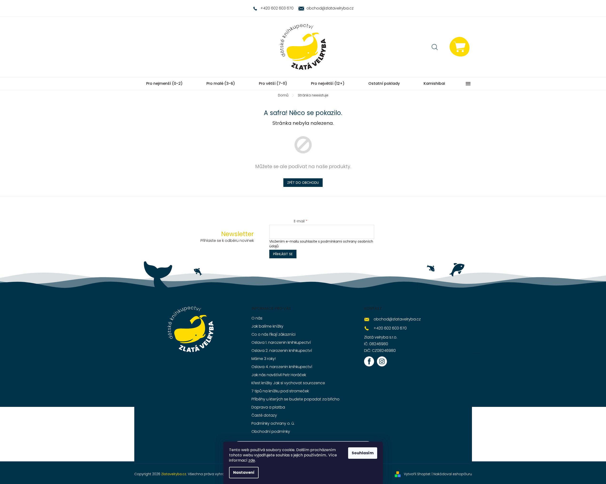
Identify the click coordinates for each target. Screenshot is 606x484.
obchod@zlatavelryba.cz (397, 319)
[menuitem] (164, 83)
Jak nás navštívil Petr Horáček (278, 375)
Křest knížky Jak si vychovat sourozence (288, 383)
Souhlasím (363, 453)
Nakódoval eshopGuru (452, 474)
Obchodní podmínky (270, 431)
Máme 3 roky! (263, 358)
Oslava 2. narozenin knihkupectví (281, 350)
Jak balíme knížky (267, 326)
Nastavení (244, 472)
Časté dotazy (264, 415)
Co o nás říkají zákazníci (273, 334)
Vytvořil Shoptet (417, 474)
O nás (256, 318)
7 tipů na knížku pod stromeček (280, 391)
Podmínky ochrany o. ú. (273, 423)
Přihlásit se (283, 254)
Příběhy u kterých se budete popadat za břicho (295, 399)
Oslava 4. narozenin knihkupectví (281, 366)
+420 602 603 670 (390, 328)
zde (251, 460)
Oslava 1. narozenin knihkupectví (281, 342)
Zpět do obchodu (303, 182)
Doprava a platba (268, 407)
